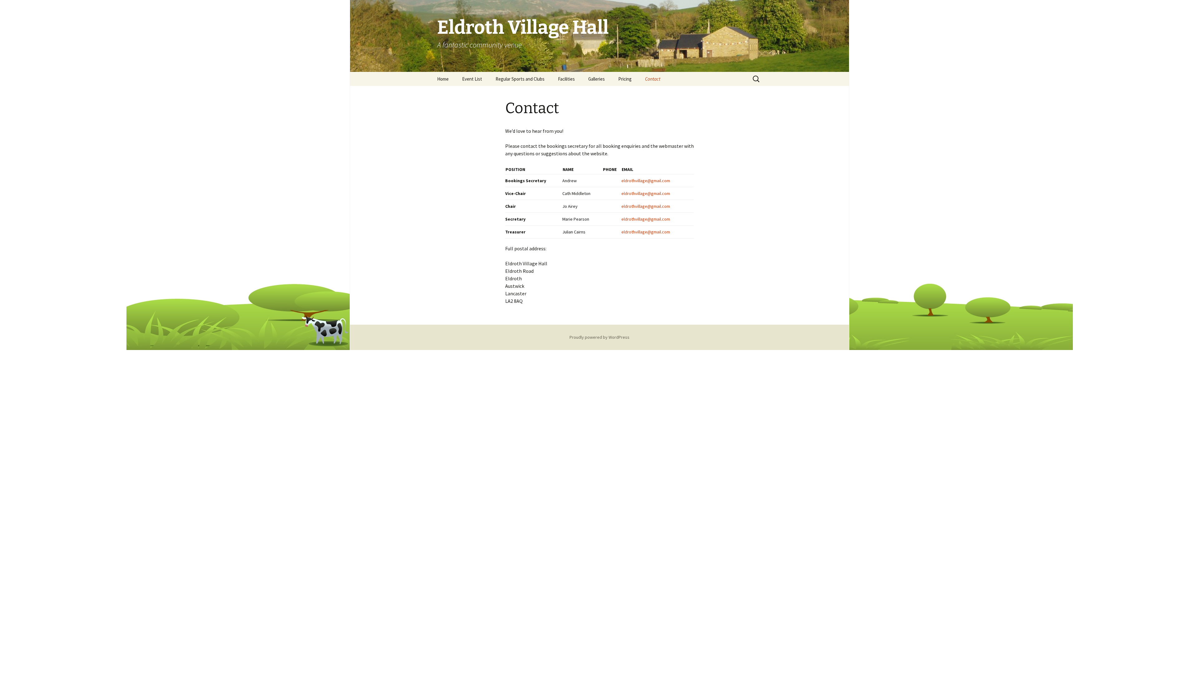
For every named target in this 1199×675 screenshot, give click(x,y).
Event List (472, 79)
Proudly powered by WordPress (599, 337)
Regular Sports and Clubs (520, 79)
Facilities (566, 79)
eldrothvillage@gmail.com (645, 180)
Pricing (625, 79)
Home (443, 79)
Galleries (596, 79)
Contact (652, 79)
